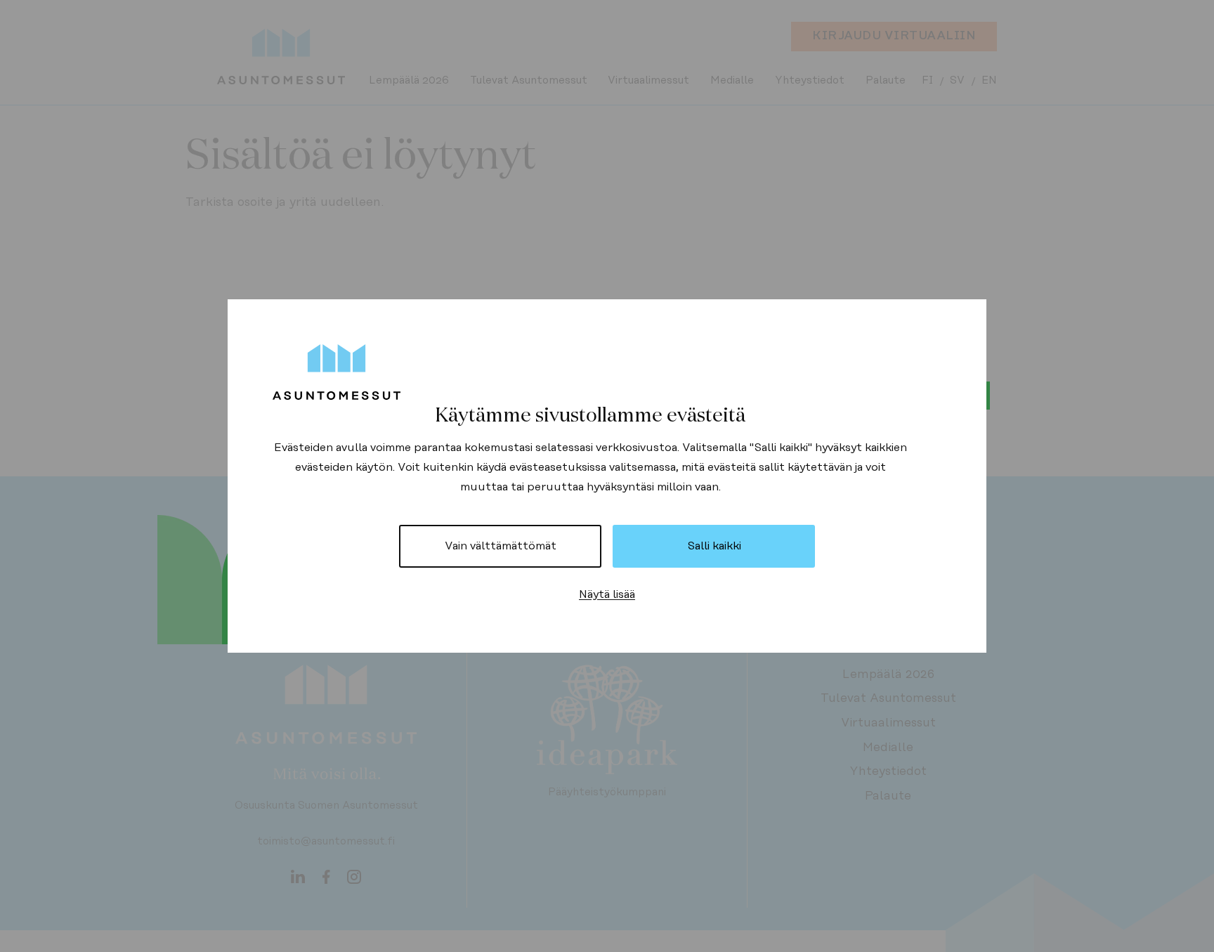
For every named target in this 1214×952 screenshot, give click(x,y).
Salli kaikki (714, 546)
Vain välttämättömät (500, 546)
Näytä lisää (607, 594)
